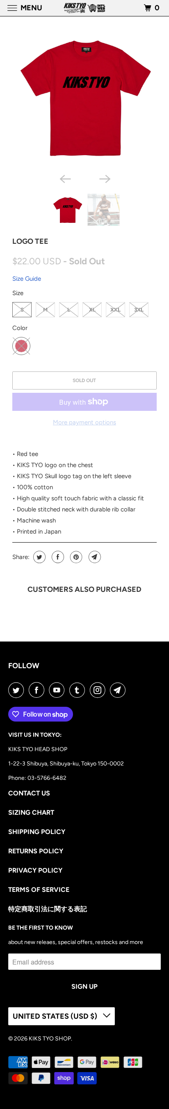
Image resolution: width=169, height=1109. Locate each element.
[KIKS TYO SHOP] (84, 8)
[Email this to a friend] (94, 557)
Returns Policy (35, 851)
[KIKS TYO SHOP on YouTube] (58, 690)
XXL (115, 310)
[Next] (104, 178)
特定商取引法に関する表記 (47, 909)
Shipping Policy (36, 832)
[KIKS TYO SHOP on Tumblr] (78, 690)
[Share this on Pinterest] (75, 557)
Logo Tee (30, 241)
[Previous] (65, 178)
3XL (139, 310)
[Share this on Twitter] (38, 557)
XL (92, 310)
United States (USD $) (56, 1016)
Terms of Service (38, 890)
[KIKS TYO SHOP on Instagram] (99, 690)
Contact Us (29, 793)
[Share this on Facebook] (57, 557)
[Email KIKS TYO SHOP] (119, 690)
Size (17, 293)
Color (19, 328)
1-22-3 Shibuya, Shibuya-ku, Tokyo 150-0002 (66, 763)
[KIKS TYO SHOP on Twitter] (17, 690)
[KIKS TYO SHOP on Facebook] (38, 690)
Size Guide (26, 278)
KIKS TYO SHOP (50, 1038)
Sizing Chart (31, 812)
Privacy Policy (35, 870)
